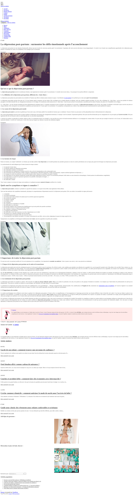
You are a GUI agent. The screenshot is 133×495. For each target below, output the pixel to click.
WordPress (15, 492)
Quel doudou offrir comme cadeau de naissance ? (20, 364)
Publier (5, 14)
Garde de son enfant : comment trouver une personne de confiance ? (27, 350)
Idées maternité (10, 321)
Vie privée (6, 17)
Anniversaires (7, 32)
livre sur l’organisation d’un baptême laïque (48, 314)
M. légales (6, 18)
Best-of (5, 25)
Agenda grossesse (8, 15)
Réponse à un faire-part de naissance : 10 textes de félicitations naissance (21, 487)
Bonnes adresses (8, 11)
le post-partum (67, 98)
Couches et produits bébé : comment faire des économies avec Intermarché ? (31, 379)
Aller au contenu (5, 6)
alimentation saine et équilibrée (106, 285)
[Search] (2, 3)
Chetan (10, 493)
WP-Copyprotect (15, 493)
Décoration (6, 33)
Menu (5, 26)
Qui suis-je (6, 10)
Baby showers (7, 29)
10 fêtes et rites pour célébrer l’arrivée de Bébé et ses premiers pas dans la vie (22, 481)
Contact (5, 13)
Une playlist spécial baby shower (12, 484)
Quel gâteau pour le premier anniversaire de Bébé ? (16, 488)
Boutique (6, 38)
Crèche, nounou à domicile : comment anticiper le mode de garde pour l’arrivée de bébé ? (36, 393)
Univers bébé (7, 35)
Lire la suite (11, 355)
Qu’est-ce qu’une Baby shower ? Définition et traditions (17, 480)
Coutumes (6, 31)
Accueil (5, 8)
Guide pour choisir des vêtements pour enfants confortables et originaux (29, 408)
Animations (6, 28)
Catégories (3, 22)
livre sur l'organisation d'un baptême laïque (41, 338)
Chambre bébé (7, 36)
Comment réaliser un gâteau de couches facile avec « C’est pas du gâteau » (22, 485)
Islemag (2, 492)
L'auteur (19, 321)
